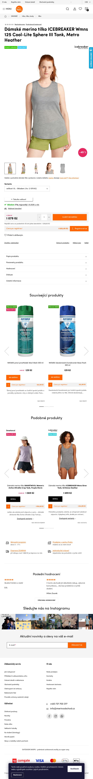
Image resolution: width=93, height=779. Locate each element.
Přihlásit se (77, 645)
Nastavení (17, 775)
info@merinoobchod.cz (62, 709)
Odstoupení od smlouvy (13, 689)
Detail (13, 499)
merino (51, 178)
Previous (6, 351)
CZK (86, 2)
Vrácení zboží (30, 2)
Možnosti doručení (14, 208)
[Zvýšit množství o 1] (49, 217)
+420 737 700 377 (58, 704)
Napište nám (16, 2)
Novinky (7, 716)
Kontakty (49, 676)
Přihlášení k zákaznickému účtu (15, 676)
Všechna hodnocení (46, 600)
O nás (4, 2)
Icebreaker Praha (49, 716)
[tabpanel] (25, 354)
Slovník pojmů (9, 737)
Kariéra (49, 680)
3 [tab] (51, 406)
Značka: (11, 243)
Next (86, 351)
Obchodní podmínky (46, 2)
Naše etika (8, 724)
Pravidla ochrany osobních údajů (16, 697)
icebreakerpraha (55, 716)
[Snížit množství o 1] (39, 217)
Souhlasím (74, 769)
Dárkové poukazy (10, 711)
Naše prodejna (51, 672)
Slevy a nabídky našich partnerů (16, 741)
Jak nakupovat (9, 672)
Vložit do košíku (69, 217)
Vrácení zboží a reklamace (14, 680)
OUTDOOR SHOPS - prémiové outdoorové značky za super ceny (45, 749)
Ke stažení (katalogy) (12, 732)
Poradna (7, 720)
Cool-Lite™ (64, 178)
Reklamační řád (10, 693)
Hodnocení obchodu (53, 684)
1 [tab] (41, 406)
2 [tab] (46, 406)
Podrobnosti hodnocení (34, 24)
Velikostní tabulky (10, 728)
